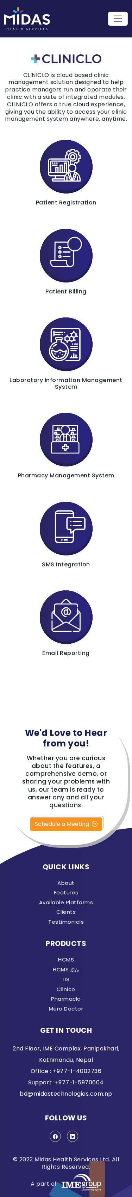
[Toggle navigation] (118, 19)
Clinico (66, 989)
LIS (66, 979)
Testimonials (66, 921)
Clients (66, 912)
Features (66, 892)
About (66, 883)
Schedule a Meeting (62, 824)
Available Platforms (66, 902)
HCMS (66, 959)
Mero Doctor (66, 1008)
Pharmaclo (66, 998)
